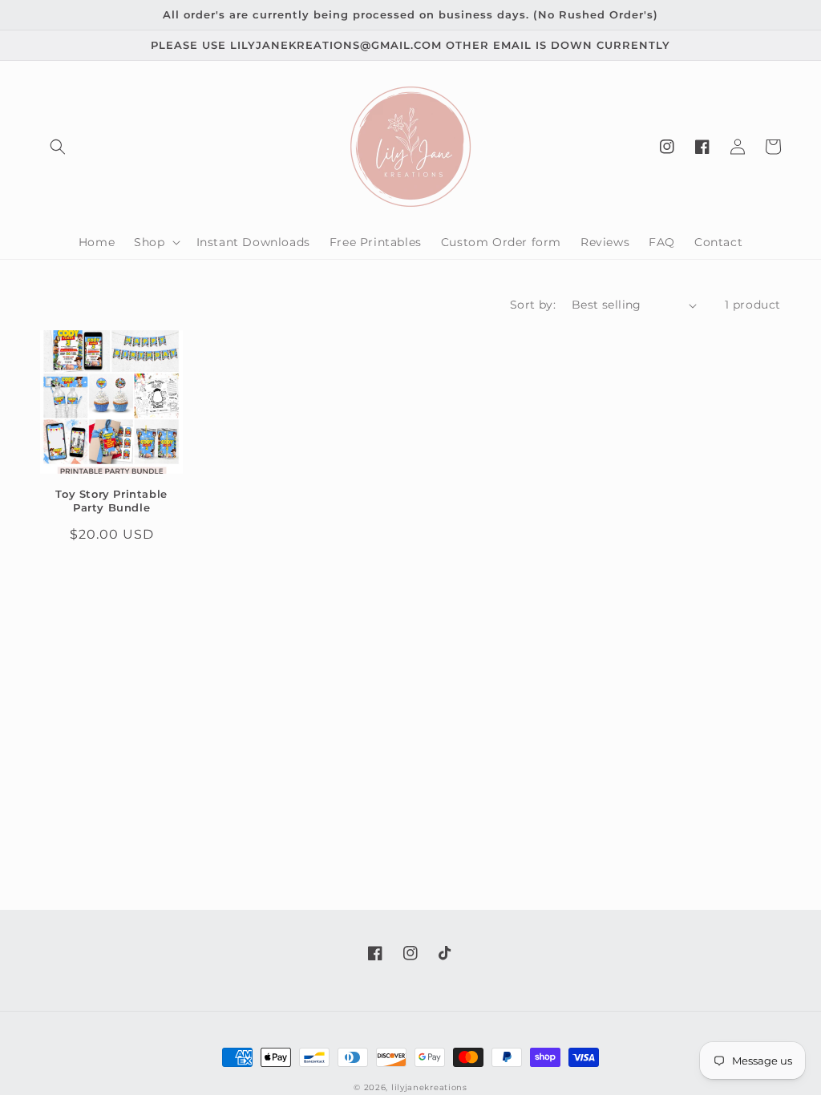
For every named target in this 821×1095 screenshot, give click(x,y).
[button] (57, 146)
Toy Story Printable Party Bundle (111, 500)
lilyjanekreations (429, 1087)
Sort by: (533, 304)
